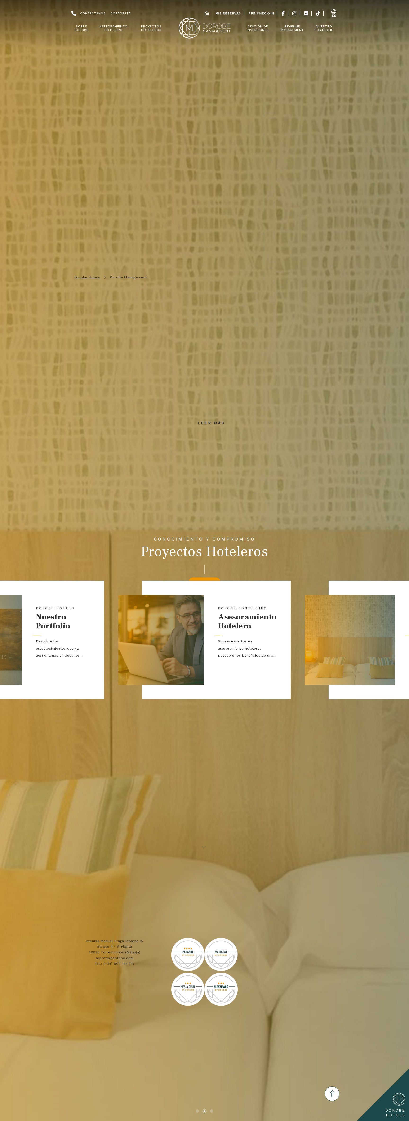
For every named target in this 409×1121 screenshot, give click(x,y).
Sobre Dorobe (82, 28)
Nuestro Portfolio (324, 28)
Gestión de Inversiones (258, 28)
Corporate (121, 13)
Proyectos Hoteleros (151, 28)
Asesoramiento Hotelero (113, 28)
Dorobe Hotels (87, 277)
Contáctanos (93, 13)
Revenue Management (292, 28)
